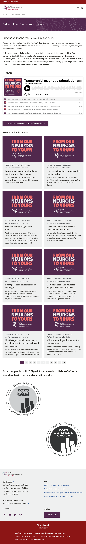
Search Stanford (47, 533)
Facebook (4, 514)
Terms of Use (19, 536)
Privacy (27, 536)
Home (5, 15)
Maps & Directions (33, 533)
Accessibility (67, 536)
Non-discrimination (55, 536)
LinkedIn (9, 514)
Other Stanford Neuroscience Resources (58, 496)
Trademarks (44, 536)
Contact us (7, 482)
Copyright (35, 536)
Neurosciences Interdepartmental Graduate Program (63, 493)
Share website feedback (13, 500)
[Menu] (78, 8)
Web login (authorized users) (15, 503)
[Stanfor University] (10, 2)
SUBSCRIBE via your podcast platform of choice (25, 123)
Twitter (15, 514)
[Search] (82, 8)
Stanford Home (20, 533)
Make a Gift (52, 515)
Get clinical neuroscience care (54, 489)
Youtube (20, 514)
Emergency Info (60, 533)
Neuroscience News (18, 15)
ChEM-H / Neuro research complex (56, 485)
